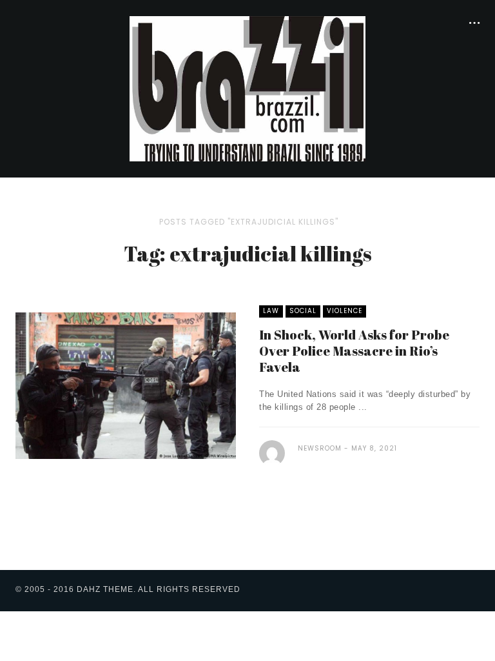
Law (271, 311)
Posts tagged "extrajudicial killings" (248, 221)
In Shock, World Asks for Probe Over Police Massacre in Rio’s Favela (354, 351)
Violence (344, 311)
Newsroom (320, 448)
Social (302, 311)
